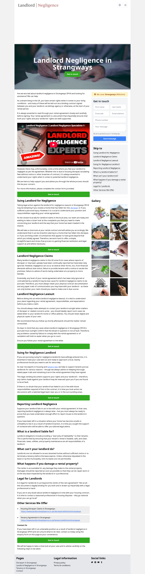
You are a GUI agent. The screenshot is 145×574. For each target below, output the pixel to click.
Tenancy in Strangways (26, 568)
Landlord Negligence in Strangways (31, 565)
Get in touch (72, 74)
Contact (19, 571)
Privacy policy (59, 562)
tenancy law (52, 367)
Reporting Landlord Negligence (106, 168)
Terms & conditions (62, 565)
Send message (109, 138)
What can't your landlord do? (105, 176)
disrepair (74, 208)
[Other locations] (119, 5)
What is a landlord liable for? (105, 172)
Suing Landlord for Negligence (106, 152)
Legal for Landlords (101, 186)
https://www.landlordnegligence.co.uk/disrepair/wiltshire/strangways (51, 511)
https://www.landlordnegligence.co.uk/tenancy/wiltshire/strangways (50, 520)
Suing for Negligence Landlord (106, 164)
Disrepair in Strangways (26, 562)
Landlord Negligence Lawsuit (105, 160)
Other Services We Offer (103, 190)
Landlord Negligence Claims (105, 156)
